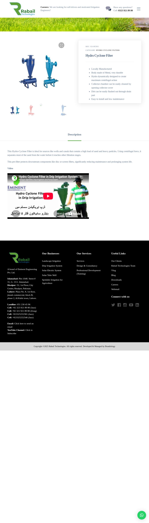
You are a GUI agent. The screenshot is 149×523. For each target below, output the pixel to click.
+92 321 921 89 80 (21, 311)
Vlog (113, 270)
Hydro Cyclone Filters (108, 50)
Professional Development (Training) (89, 272)
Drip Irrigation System (52, 266)
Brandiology (110, 346)
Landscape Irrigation (51, 261)
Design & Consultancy (87, 266)
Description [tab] (74, 134)
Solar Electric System (51, 270)
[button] (61, 45)
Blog (113, 275)
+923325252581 (20, 314)
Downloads (116, 280)
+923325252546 (20, 317)
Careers (114, 284)
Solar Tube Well (49, 275)
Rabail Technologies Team (123, 266)
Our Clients (116, 261)
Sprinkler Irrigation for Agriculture (52, 281)
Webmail (115, 289)
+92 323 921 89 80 (21, 307)
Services (80, 261)
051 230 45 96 (23, 304)
